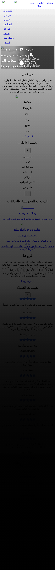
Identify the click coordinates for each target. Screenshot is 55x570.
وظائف (49, 3)
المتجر (32, 3)
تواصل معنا (40, 4)
